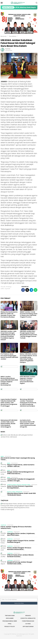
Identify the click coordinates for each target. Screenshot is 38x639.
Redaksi (28, 615)
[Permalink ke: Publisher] (2, 50)
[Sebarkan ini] (23, 290)
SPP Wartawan (28, 626)
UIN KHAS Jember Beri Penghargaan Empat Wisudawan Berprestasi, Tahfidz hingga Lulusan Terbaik (28, 334)
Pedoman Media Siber (9, 621)
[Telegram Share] (31, 290)
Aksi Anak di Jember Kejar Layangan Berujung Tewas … (18, 458)
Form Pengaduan (28, 621)
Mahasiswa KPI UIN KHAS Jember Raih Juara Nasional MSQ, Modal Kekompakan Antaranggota (9, 423)
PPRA (9, 624)
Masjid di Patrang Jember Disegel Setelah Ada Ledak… (19, 563)
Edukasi (19, 484)
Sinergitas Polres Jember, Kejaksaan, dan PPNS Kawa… (21, 534)
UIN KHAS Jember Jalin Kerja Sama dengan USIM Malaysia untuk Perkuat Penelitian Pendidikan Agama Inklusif (8, 335)
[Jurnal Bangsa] (19, 3)
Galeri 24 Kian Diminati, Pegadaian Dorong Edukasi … (20, 487)
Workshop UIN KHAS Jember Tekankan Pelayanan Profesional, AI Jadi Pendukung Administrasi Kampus (28, 402)
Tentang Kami (9, 615)
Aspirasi (9, 484)
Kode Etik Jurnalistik (28, 618)
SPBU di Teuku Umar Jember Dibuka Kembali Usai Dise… (20, 555)
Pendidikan (19, 492)
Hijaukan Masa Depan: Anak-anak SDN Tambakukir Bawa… (21, 494)
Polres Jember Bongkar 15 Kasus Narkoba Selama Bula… (19, 548)
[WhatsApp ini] (35, 290)
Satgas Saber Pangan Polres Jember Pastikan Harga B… (20, 541)
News (3, 432)
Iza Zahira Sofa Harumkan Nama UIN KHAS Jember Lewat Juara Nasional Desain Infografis (28, 423)
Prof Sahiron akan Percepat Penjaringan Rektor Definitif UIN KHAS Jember (9, 356)
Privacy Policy (9, 626)
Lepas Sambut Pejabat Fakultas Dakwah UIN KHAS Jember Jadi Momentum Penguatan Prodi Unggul (9, 402)
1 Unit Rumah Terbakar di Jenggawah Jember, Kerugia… (21, 480)
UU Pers (28, 624)
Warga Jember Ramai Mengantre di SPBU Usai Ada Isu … (20, 472)
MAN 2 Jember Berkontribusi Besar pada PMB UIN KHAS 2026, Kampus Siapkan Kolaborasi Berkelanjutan (9, 381)
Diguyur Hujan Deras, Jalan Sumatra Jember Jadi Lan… (20, 465)
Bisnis (14, 484)
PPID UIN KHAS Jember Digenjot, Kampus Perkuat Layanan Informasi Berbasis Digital (27, 380)
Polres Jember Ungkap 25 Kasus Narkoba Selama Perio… (16, 527)
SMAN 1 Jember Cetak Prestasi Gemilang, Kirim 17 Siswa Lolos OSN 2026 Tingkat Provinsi (28, 314)
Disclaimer (9, 618)
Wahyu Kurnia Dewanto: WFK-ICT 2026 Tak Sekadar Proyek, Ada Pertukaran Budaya (9, 314)
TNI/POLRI (4, 500)
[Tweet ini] (27, 290)
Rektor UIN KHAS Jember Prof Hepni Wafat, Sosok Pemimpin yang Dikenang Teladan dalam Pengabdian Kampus (28, 358)
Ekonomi (24, 484)
